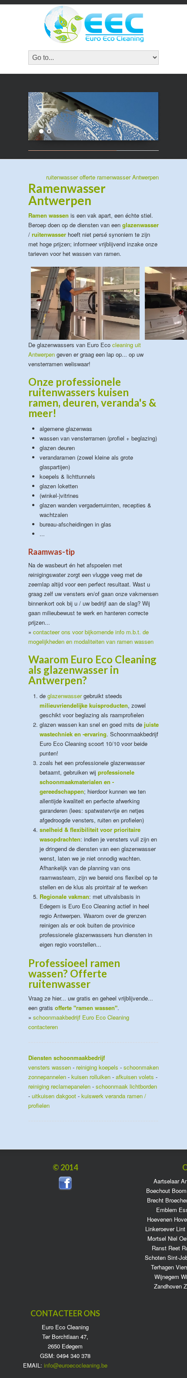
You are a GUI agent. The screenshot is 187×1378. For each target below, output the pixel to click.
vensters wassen (49, 1067)
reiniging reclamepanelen (59, 1086)
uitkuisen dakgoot (54, 1096)
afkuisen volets (135, 1077)
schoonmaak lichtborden (126, 1086)
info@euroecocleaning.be (75, 1365)
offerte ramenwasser (105, 177)
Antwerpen (145, 177)
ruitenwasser (62, 177)
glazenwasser (64, 696)
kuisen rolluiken (90, 1077)
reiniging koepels (97, 1067)
